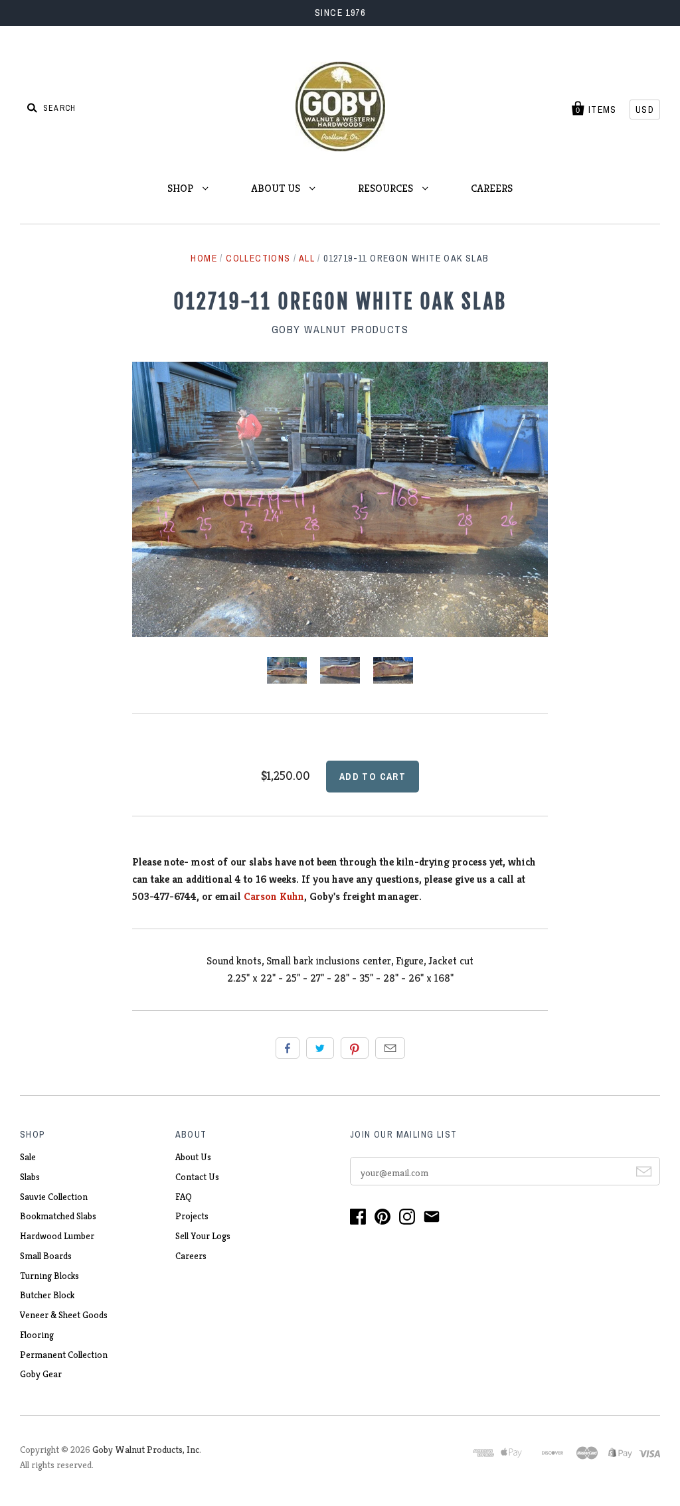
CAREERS (492, 188)
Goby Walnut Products (340, 329)
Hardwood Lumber (57, 1236)
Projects (192, 1216)
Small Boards (46, 1256)
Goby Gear (41, 1374)
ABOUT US (277, 188)
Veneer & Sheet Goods (64, 1315)
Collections (258, 258)
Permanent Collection (64, 1355)
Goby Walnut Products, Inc (145, 1450)
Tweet (320, 1048)
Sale (28, 1157)
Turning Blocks (49, 1276)
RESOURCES (387, 188)
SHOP (181, 188)
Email (390, 1048)
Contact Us (197, 1177)
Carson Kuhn (274, 896)
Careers (191, 1256)
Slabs (30, 1177)
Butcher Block (47, 1295)
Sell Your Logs (202, 1236)
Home (204, 258)
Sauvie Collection (54, 1197)
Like (287, 1048)
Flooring (37, 1335)
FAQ (183, 1197)
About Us (193, 1157)
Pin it (355, 1048)
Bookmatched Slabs (58, 1216)
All (307, 258)
